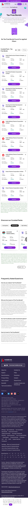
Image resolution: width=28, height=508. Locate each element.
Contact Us (17, 370)
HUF (3, 439)
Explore (7, 7)
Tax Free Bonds (13, 7)
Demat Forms (17, 380)
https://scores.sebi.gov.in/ (14, 487)
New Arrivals (14, 225)
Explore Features (16, 439)
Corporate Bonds (14, 437)
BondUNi (3, 383)
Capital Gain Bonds (6, 433)
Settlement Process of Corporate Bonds (11, 450)
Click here (6, 468)
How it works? (5, 380)
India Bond (10, 412)
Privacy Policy (5, 378)
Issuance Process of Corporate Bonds (10, 446)
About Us (3, 370)
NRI (6, 439)
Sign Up (19, 4)
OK (10, 504)
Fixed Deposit (6, 437)
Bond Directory (5, 375)
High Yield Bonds (10, 429)
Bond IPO (4, 435)
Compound (4, 441)
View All (19, 267)
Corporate (22, 437)
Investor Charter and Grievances (19, 384)
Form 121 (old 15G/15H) (21, 435)
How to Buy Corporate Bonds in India (10, 448)
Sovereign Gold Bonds (17, 433)
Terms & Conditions (6, 386)
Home (3, 7)
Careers (16, 378)
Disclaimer (17, 375)
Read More (14, 67)
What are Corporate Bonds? (13, 444)
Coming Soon (5, 225)
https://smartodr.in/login (6, 492)
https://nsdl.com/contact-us (7, 497)
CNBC (9, 439)
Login (16, 4)
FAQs (15, 372)
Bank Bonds (4, 431)
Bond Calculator (11, 435)
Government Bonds (13, 431)
